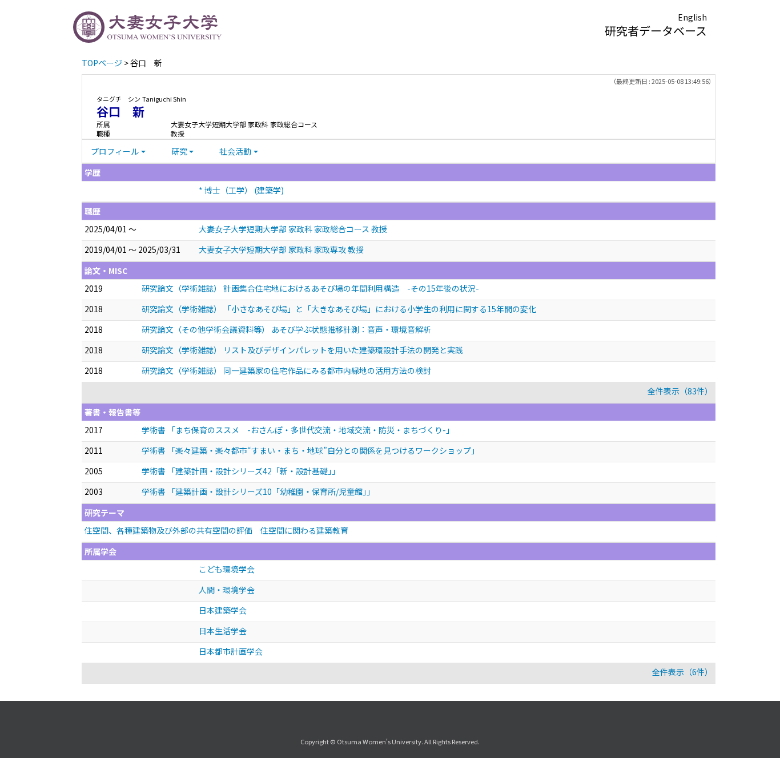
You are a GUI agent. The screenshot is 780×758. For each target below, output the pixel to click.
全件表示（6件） (682, 672)
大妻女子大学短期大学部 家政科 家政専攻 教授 (281, 249)
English (692, 17)
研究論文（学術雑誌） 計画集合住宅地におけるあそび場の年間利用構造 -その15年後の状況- (310, 288)
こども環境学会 (227, 569)
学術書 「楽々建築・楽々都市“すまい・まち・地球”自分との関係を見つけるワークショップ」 (310, 450)
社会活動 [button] (235, 151)
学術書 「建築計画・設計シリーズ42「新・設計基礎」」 (241, 471)
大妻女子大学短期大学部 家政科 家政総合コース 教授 (293, 229)
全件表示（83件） (680, 391)
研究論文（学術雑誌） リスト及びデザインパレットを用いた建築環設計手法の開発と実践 (302, 350)
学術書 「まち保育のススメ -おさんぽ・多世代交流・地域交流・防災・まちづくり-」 (298, 430)
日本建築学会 (223, 610)
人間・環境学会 (227, 589)
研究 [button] (179, 151)
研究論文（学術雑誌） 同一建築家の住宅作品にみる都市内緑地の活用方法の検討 (286, 370)
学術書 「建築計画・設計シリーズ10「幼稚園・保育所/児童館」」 (258, 491)
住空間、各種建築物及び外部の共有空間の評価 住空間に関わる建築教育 (216, 530)
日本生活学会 (223, 630)
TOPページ (102, 62)
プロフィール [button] (115, 151)
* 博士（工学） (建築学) (241, 190)
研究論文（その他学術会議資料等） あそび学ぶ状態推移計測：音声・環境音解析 (286, 329)
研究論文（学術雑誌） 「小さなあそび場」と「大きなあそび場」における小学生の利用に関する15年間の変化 (339, 309)
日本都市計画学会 (231, 651)
